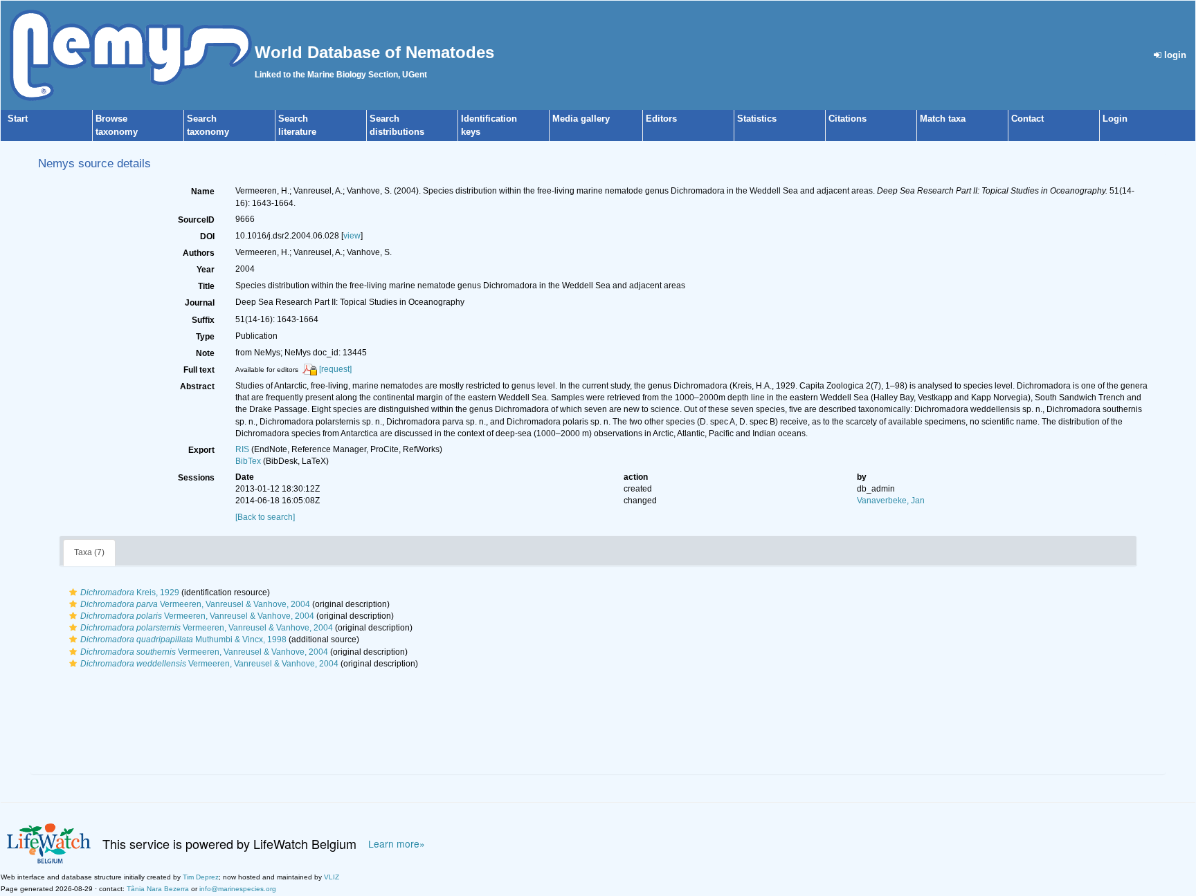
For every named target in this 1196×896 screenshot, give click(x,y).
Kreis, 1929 (129, 592)
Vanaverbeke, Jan (891, 500)
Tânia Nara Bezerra (158, 889)
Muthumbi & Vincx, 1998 (183, 639)
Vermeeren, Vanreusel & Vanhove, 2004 (195, 604)
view (352, 236)
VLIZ (331, 877)
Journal (200, 303)
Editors (661, 118)
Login (1115, 118)
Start (18, 118)
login (1173, 55)
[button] (73, 592)
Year (206, 269)
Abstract (197, 386)
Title (206, 286)
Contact (1027, 118)
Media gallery (581, 118)
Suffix (203, 320)
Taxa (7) (89, 552)
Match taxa (943, 118)
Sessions (196, 478)
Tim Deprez (201, 877)
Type (205, 337)
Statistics (757, 118)
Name (203, 191)
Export (201, 450)
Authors (199, 253)
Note (205, 353)
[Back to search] (265, 517)
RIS (242, 449)
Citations (847, 118)
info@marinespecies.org (237, 889)
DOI (207, 236)
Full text (199, 370)
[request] (335, 369)
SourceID (196, 220)
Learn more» (396, 843)
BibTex (248, 461)
